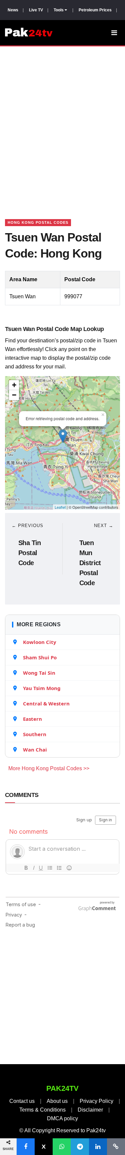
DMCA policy (62, 1118)
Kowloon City (39, 642)
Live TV (36, 10)
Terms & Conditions (42, 1110)
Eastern (32, 718)
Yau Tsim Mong (42, 688)
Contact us (22, 1101)
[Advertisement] (62, 124)
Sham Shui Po (40, 657)
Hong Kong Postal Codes (38, 222)
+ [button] (14, 385)
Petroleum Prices (95, 10)
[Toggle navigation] (114, 32)
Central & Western (46, 703)
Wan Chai (35, 749)
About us (57, 1101)
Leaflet (60, 507)
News (13, 10)
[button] (26, 1146)
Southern (34, 734)
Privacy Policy (96, 1101)
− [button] (14, 395)
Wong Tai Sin (39, 672)
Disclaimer (90, 1110)
